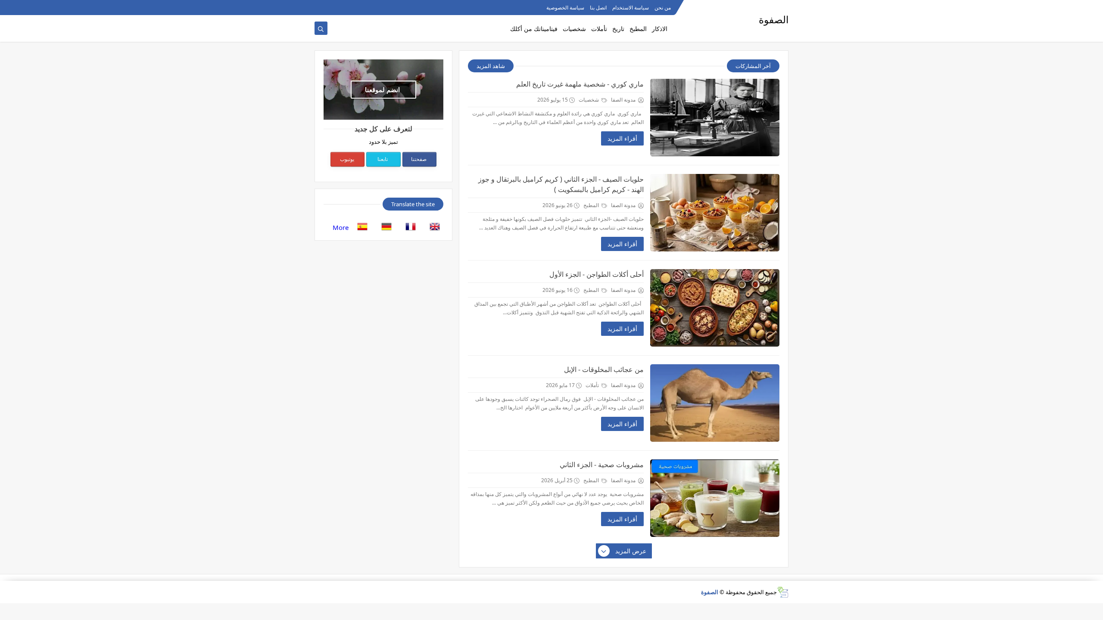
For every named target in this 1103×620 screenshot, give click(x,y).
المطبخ (638, 29)
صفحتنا (419, 159)
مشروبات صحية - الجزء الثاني (602, 464)
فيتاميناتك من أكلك (534, 29)
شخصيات (574, 29)
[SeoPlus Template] (782, 592)
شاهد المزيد (491, 66)
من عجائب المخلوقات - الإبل (604, 369)
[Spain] (360, 227)
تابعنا (382, 159)
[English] (432, 227)
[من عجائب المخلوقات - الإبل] (714, 403)
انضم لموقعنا (382, 89)
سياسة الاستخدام (630, 7)
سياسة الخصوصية (565, 7)
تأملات (599, 29)
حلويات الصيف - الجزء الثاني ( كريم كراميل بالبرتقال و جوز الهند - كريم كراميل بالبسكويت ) (561, 184)
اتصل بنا (598, 7)
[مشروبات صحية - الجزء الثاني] (714, 498)
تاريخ (618, 29)
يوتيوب (347, 159)
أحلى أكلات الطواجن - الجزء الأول (596, 274)
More (341, 227)
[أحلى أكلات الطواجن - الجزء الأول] (714, 308)
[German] (384, 227)
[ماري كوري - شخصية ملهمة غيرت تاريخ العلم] (714, 117)
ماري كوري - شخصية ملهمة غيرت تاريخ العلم (580, 84)
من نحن (662, 7)
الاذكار (659, 29)
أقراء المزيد (622, 138)
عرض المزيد (630, 551)
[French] (408, 227)
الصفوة (709, 592)
